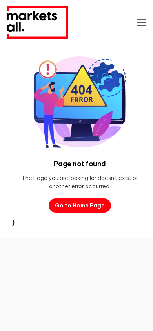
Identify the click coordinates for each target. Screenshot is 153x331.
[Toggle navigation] (141, 22)
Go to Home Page (80, 205)
